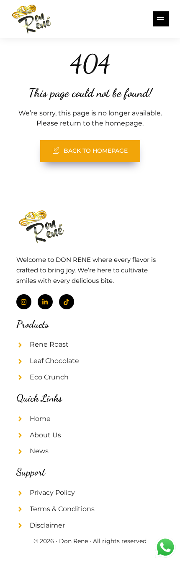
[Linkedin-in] (45, 301)
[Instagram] (23, 301)
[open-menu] (161, 18)
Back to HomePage (96, 150)
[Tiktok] (66, 301)
